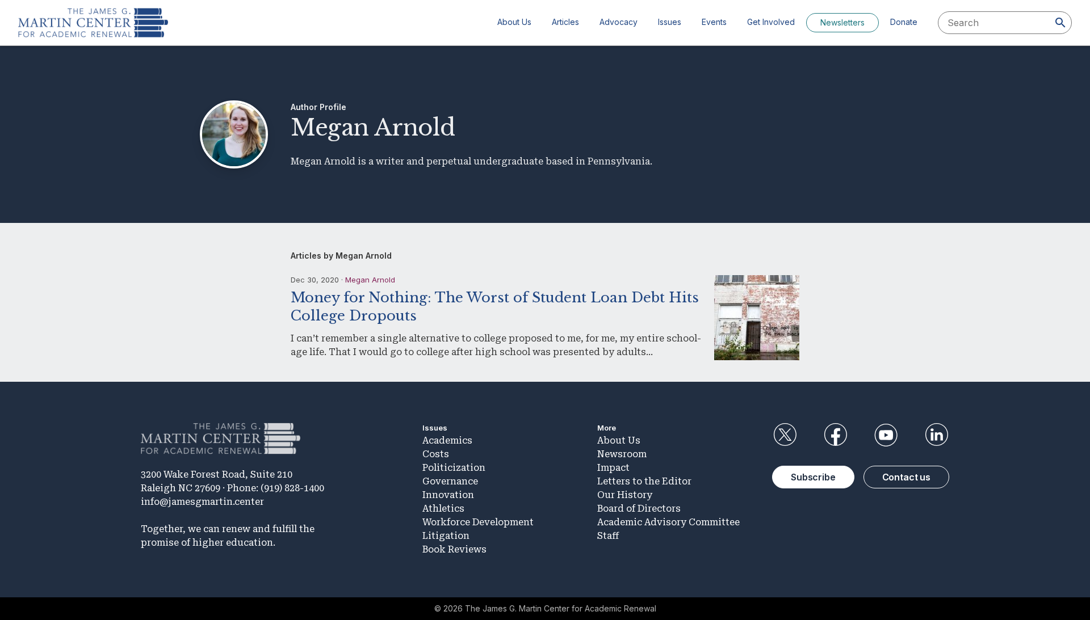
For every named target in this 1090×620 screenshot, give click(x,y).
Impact (613, 467)
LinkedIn (936, 435)
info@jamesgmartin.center (202, 501)
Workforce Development (478, 522)
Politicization (453, 467)
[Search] (1060, 22)
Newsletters (842, 22)
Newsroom (622, 454)
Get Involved (771, 22)
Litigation (445, 535)
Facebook (835, 435)
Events (714, 22)
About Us (514, 22)
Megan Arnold (370, 279)
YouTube (886, 435)
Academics (447, 440)
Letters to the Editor (644, 481)
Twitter (784, 435)
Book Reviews (454, 549)
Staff (608, 535)
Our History (624, 495)
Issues (669, 22)
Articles (565, 22)
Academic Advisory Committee (668, 522)
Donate (903, 22)
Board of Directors (639, 508)
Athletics (443, 508)
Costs (435, 454)
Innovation (448, 495)
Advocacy (619, 22)
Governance (450, 481)
